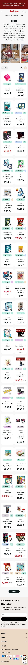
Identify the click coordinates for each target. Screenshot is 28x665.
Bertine (7, 662)
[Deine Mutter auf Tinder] (20, 106)
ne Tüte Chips (20, 234)
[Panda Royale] (7, 135)
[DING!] (20, 164)
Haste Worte (7, 493)
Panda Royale (7, 148)
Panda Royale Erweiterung (20, 405)
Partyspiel (18, 113)
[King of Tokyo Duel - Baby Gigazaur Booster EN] (20, 276)
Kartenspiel (7, 84)
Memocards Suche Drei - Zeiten (20, 376)
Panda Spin (21, 319)
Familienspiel (19, 84)
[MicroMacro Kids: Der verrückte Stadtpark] (7, 420)
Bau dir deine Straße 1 (7, 404)
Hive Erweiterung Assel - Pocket (7, 207)
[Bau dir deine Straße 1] (7, 391)
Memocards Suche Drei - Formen (7, 522)
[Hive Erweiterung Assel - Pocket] (7, 193)
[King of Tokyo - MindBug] (20, 480)
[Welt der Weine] (20, 135)
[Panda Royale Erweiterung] (20, 391)
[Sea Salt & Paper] (7, 307)
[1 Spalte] (21, 67)
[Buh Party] (7, 333)
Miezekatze (21, 261)
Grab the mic (7, 550)
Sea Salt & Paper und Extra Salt (7, 178)
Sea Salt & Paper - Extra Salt (20, 91)
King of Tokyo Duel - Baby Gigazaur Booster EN (20, 290)
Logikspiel (18, 369)
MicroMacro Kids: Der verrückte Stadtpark (7, 434)
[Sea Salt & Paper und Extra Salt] (7, 164)
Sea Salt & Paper (7, 319)
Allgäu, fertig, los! (7, 466)
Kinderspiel (18, 340)
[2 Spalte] (25, 67)
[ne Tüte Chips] (20, 222)
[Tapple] (7, 276)
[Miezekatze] (20, 249)
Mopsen (7, 375)
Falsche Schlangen (7, 234)
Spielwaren (15, 15)
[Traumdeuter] (20, 453)
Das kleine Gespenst (20, 346)
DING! (20, 177)
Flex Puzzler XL (7, 579)
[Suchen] (23, 11)
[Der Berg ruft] (20, 193)
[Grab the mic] (7, 538)
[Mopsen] (7, 362)
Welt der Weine (21, 148)
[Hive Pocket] (20, 509)
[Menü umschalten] (1, 11)
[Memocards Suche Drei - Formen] (7, 509)
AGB (2, 650)
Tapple (7, 288)
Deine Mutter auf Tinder (20, 120)
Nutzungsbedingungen (6, 624)
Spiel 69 (7, 90)
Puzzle (12, 573)
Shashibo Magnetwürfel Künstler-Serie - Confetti (21, 436)
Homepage (7, 15)
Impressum (8, 650)
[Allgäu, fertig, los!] (7, 453)
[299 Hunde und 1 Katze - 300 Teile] (20, 567)
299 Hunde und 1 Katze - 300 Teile (20, 580)
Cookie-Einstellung (5, 652)
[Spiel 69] (7, 77)
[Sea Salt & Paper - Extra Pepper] (7, 106)
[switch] (24, 663)
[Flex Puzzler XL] (7, 567)
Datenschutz (15, 650)
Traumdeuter (20, 466)
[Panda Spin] (20, 307)
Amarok (7, 261)
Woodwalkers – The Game (20, 551)
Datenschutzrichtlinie (20, 624)
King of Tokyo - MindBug (20, 494)
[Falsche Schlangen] (7, 222)
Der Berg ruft (20, 206)
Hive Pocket (21, 521)
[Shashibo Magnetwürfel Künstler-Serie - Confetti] (20, 420)
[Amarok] (7, 249)
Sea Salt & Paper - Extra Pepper (7, 120)
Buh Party (7, 346)
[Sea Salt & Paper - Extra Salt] (20, 77)
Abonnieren (14, 619)
